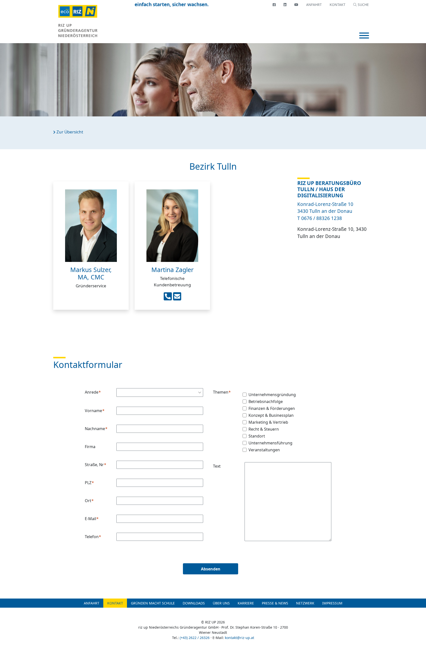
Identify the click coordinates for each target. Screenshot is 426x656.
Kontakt (337, 4)
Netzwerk (305, 603)
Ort (88, 500)
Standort (256, 436)
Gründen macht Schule (153, 603)
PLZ (88, 482)
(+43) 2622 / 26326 (195, 637)
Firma (90, 446)
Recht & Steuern (263, 429)
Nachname (95, 428)
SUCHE (363, 4)
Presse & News (275, 603)
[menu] (364, 36)
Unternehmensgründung (272, 394)
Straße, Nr (94, 464)
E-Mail (90, 518)
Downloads (194, 603)
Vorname (93, 410)
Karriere (246, 603)
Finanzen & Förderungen (271, 408)
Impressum (332, 603)
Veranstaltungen (264, 449)
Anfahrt (314, 4)
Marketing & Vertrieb (268, 422)
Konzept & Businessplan (271, 415)
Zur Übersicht (69, 132)
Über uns (221, 603)
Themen (220, 392)
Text (217, 466)
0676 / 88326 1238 (321, 218)
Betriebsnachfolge (265, 401)
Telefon (92, 536)
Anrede (91, 392)
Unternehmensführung (270, 442)
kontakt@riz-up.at (239, 637)
